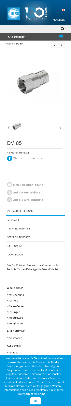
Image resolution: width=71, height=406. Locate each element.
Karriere (12, 300)
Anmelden (59, 19)
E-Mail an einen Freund (28, 184)
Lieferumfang (15, 246)
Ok (35, 401)
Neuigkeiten (15, 323)
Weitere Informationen (29, 158)
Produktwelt (15, 317)
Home (9, 43)
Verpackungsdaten (19, 237)
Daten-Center (16, 305)
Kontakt (12, 352)
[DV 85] (17, 127)
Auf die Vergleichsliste (28, 200)
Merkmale (13, 220)
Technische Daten (18, 228)
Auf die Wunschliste (26, 192)
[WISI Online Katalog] (35, 13)
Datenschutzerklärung (31, 394)
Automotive (14, 337)
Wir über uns (15, 294)
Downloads (15, 254)
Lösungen (13, 311)
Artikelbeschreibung (20, 211)
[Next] (61, 44)
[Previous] (54, 44)
